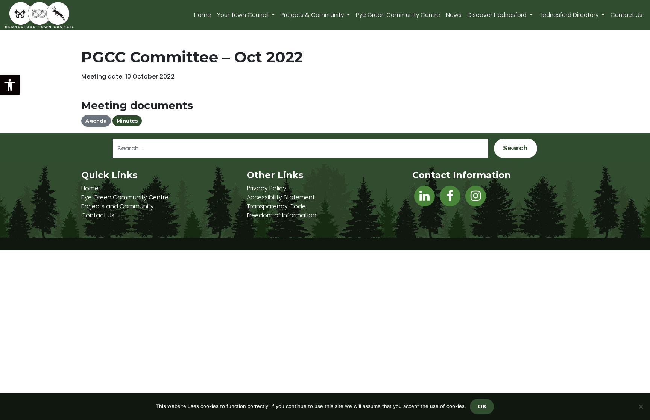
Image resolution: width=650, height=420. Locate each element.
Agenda (96, 121)
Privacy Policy (266, 188)
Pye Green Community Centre (398, 15)
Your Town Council (243, 15)
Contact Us (626, 15)
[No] (640, 406)
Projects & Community (313, 15)
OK (482, 406)
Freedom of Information (281, 215)
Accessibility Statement (281, 197)
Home (202, 15)
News (454, 15)
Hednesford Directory (569, 15)
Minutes (127, 121)
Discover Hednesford (498, 15)
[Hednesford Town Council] (61, 15)
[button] (10, 85)
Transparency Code (276, 206)
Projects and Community (117, 206)
